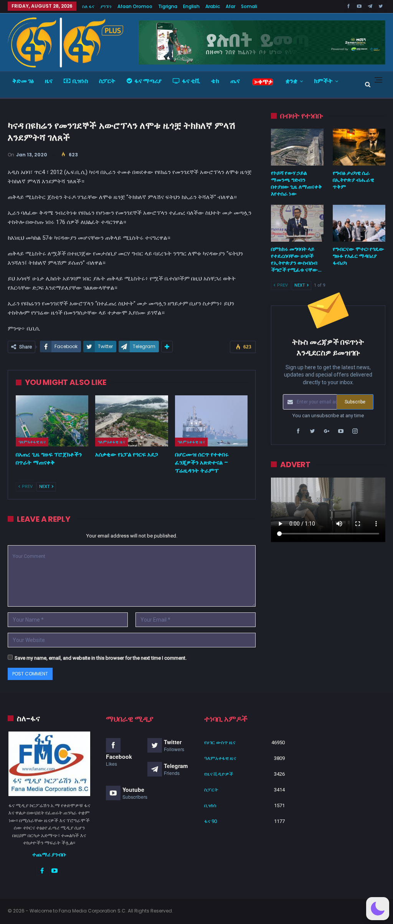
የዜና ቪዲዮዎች (218, 774)
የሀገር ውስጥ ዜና (219, 742)
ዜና (49, 80)
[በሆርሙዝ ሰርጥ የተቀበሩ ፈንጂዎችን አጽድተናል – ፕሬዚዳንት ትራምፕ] (211, 420)
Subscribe (355, 402)
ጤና (235, 80)
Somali (249, 6)
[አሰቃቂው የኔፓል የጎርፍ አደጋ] (131, 420)
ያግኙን (106, 6)
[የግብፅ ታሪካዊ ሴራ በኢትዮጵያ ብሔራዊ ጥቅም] (359, 147)
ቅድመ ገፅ (23, 80)
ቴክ (215, 80)
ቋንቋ (291, 80)
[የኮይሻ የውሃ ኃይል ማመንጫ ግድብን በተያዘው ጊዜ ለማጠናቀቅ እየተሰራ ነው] (297, 147)
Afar (230, 6)
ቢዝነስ (80, 80)
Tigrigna (167, 6)
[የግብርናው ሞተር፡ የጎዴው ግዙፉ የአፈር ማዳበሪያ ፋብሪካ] (359, 223)
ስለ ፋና (88, 6)
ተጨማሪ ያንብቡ (49, 854)
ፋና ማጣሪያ (148, 80)
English (191, 6)
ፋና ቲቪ (191, 80)
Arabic (212, 6)
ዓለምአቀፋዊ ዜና (32, 442)
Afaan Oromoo (134, 6)
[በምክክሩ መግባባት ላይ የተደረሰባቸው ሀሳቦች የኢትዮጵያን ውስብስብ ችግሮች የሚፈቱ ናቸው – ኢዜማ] (297, 223)
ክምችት (323, 80)
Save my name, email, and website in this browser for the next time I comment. (101, 658)
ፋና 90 (210, 821)
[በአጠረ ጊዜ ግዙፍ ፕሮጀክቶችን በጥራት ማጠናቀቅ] (52, 420)
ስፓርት (107, 80)
